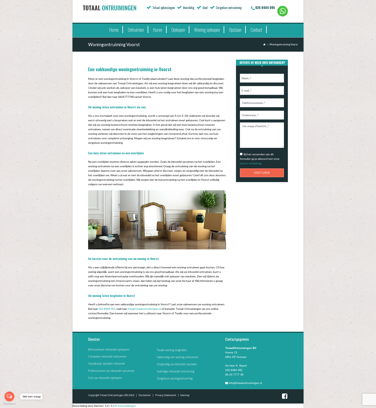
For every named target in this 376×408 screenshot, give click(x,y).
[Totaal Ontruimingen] (115, 7)
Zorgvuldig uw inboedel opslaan (177, 364)
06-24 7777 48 (234, 374)
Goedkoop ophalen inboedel (106, 363)
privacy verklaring (250, 163)
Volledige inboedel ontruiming (175, 371)
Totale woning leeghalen (172, 350)
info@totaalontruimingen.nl (144, 308)
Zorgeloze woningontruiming (175, 378)
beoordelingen (125, 405)
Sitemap (185, 395)
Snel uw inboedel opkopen (105, 378)
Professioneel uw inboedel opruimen (111, 371)
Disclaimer (145, 395)
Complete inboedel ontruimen (107, 356)
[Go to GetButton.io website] (9, 404)
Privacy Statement (165, 395)
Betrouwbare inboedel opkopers (109, 349)
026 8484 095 (265, 7)
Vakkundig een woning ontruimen (177, 357)
